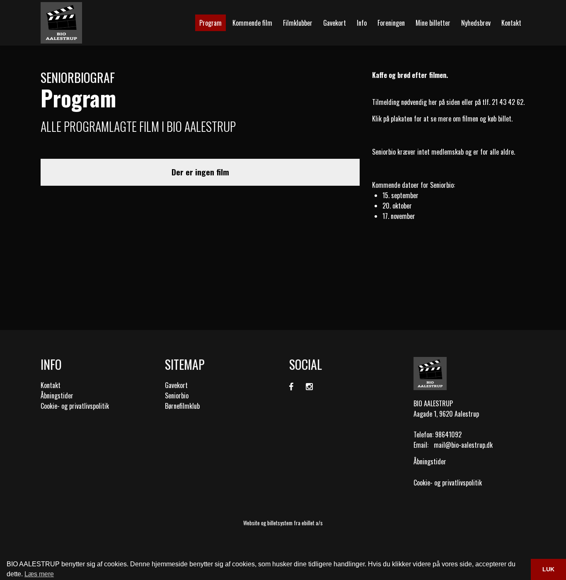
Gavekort (334, 23)
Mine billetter (433, 23)
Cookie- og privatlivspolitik (75, 406)
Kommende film (252, 23)
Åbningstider (57, 395)
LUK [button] (548, 569)
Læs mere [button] (39, 574)
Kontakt (511, 23)
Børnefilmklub (182, 406)
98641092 (448, 434)
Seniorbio (177, 395)
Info (362, 23)
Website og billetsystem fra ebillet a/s (283, 523)
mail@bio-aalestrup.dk (463, 445)
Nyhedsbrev (476, 23)
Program (210, 23)
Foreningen (391, 23)
